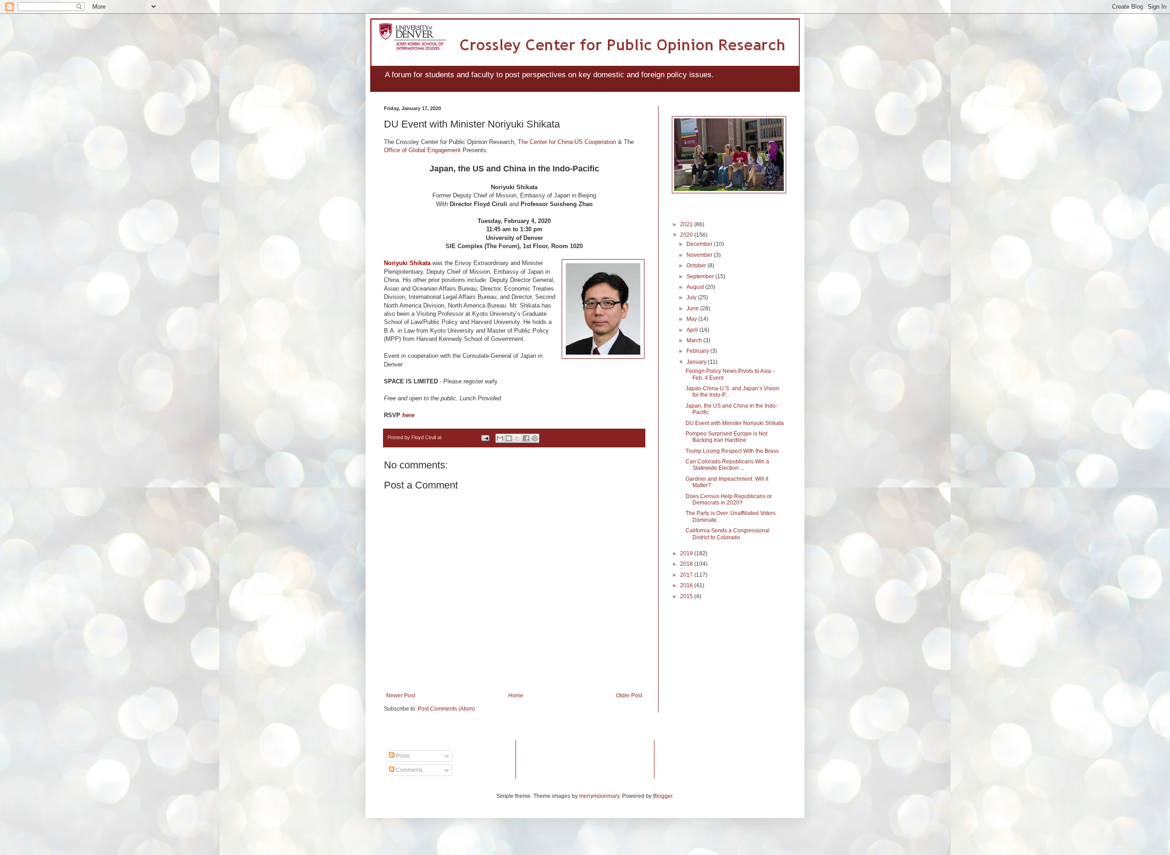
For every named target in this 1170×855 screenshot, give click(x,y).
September (700, 276)
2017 (687, 575)
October (696, 265)
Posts (402, 756)
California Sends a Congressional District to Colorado (728, 533)
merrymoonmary (599, 796)
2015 (687, 596)
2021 (687, 224)
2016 (687, 585)
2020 (687, 235)
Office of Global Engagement (422, 150)
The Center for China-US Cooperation (567, 141)
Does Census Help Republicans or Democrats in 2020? (729, 499)
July (692, 297)
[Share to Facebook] (526, 438)
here (408, 415)
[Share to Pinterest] (534, 438)
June (693, 308)
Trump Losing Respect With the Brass (732, 451)
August (695, 287)
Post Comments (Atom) (446, 709)
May (692, 319)
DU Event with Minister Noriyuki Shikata (735, 423)
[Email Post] (485, 437)
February (698, 351)
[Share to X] (517, 438)
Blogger (662, 796)
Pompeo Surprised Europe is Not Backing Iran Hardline (726, 436)
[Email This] (500, 438)
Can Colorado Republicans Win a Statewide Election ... (727, 464)
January (697, 362)
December (700, 244)
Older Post (629, 695)
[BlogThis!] (508, 438)
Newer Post (400, 695)
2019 (687, 553)
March (694, 340)
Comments (408, 770)
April (692, 330)
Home (515, 695)
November (700, 255)
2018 (687, 564)
